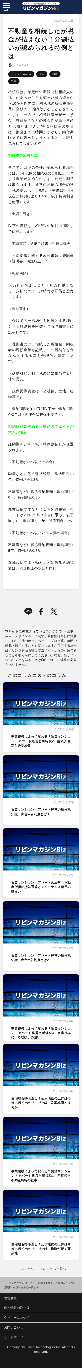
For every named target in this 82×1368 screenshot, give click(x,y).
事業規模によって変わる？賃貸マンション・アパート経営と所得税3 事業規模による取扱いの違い (41, 1033)
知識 (13, 81)
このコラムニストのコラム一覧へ (41, 1269)
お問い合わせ (13, 1327)
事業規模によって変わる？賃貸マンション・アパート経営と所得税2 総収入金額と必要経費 (41, 741)
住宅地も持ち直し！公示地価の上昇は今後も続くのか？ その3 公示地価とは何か (41, 1103)
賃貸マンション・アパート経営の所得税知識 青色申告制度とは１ (41, 812)
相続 (55, 74)
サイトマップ (13, 1337)
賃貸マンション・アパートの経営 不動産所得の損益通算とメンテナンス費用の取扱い (41, 887)
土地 (41, 74)
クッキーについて (16, 1317)
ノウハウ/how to (21, 74)
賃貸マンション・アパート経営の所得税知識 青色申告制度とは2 (41, 958)
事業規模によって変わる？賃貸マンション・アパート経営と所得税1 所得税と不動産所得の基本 (41, 1175)
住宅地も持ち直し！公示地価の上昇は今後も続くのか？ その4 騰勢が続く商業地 (41, 1248)
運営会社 (10, 1298)
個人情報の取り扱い (18, 1308)
